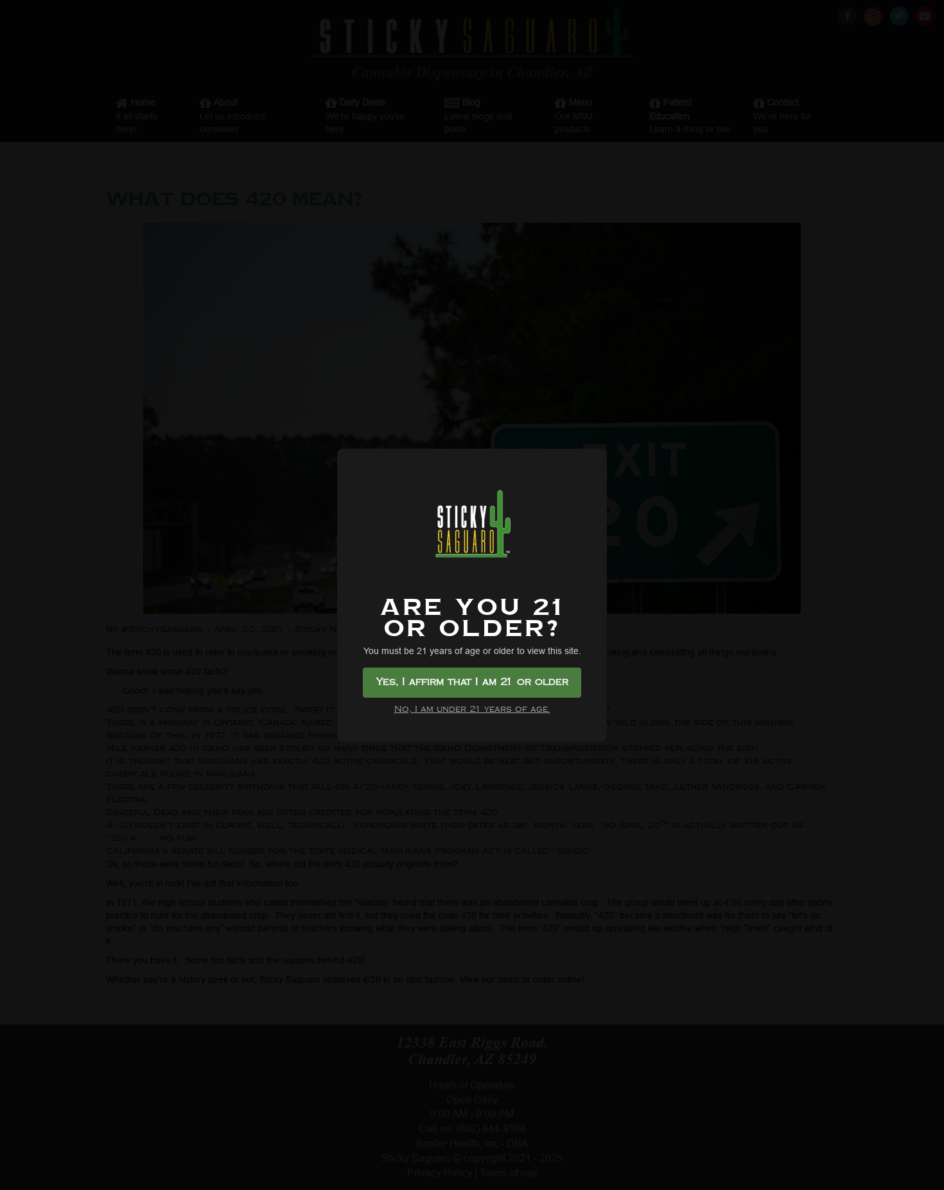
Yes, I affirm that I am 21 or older (472, 682)
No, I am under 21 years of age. (472, 709)
